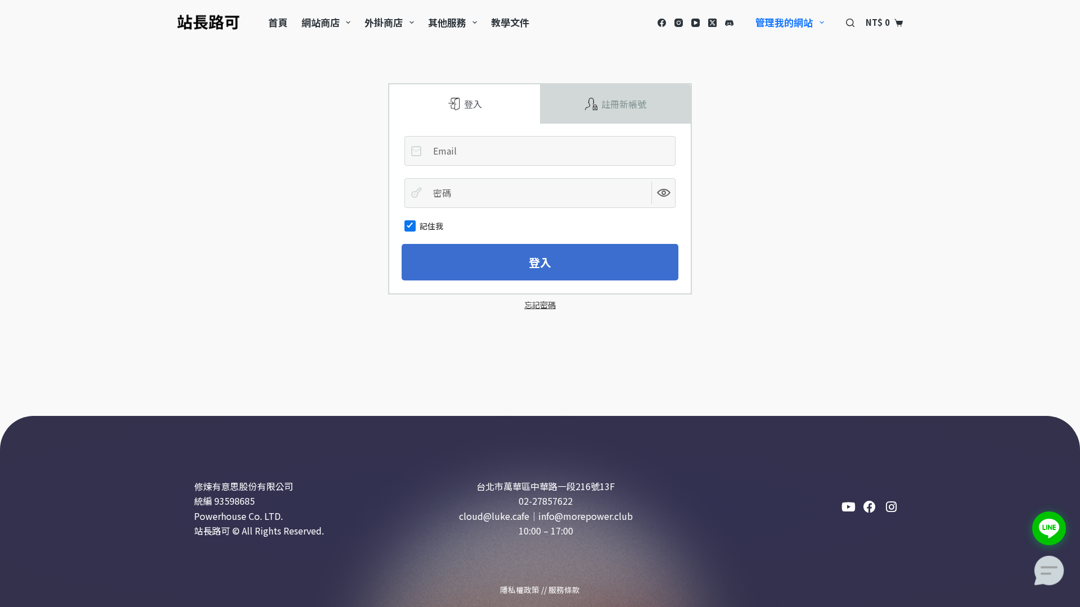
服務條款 (564, 589)
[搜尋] (850, 23)
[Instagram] (678, 23)
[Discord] (729, 23)
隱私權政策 (519, 589)
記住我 (431, 226)
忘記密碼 (540, 304)
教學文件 (510, 22)
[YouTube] (695, 23)
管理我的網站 (784, 22)
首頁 (277, 22)
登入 (472, 104)
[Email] (416, 151)
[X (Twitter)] (712, 23)
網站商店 (321, 22)
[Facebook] (662, 23)
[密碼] (416, 192)
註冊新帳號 (622, 104)
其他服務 (447, 22)
